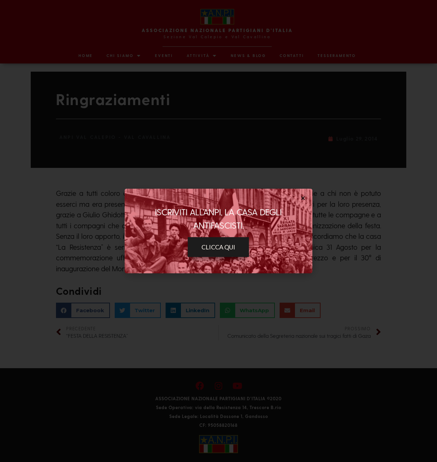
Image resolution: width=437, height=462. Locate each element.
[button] (218, 247)
